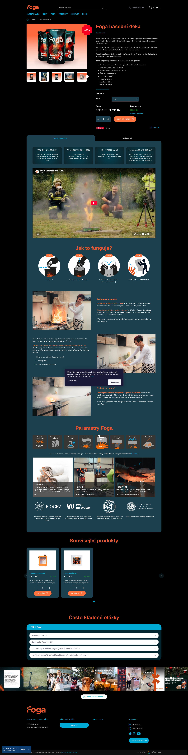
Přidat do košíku (123, 119)
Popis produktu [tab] (60, 138)
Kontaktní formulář (139, 740)
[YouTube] (139, 733)
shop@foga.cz (137, 724)
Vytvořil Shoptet (141, 752)
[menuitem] (34, 14)
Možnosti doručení (136, 113)
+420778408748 (138, 728)
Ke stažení (135, 454)
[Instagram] (134, 733)
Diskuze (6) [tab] (127, 138)
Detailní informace (102, 89)
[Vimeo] (144, 733)
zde (92, 376)
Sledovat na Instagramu (95, 697)
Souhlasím (115, 382)
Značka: (100, 33)
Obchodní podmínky (33, 724)
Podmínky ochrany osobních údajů (37, 727)
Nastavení (72, 381)
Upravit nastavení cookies (69, 752)
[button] (94, 602)
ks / (74, 725)
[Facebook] (130, 733)
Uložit (101, 128)
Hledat (103, 7)
